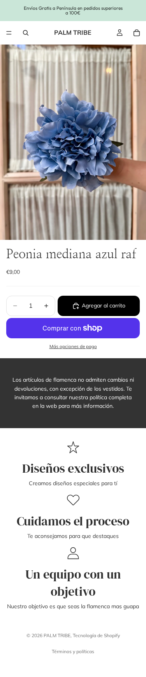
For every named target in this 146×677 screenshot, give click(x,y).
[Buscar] (25, 32)
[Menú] (9, 33)
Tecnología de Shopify (96, 635)
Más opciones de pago (73, 346)
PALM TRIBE (57, 635)
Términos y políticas (73, 651)
